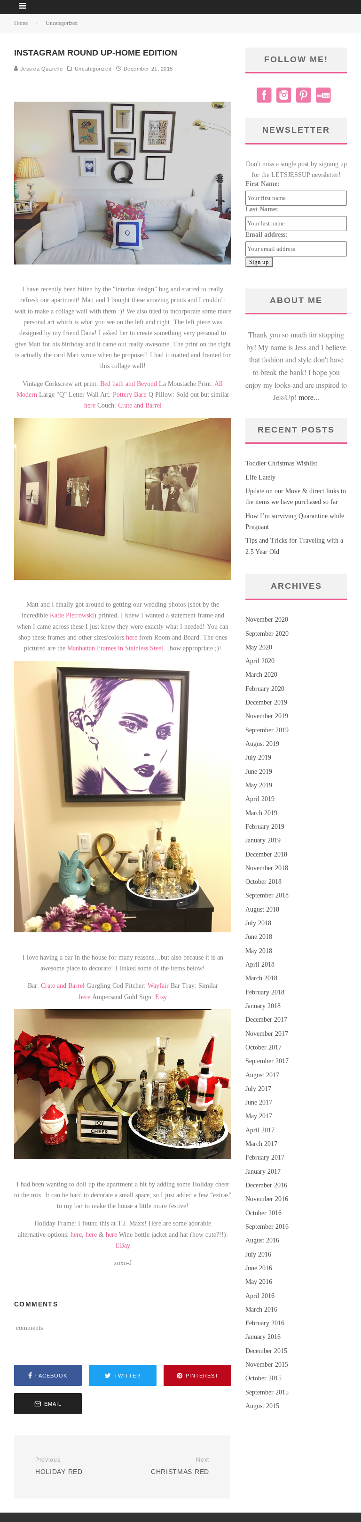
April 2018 (260, 964)
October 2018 (263, 881)
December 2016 (266, 1185)
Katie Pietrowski (72, 615)
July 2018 (258, 923)
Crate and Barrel (140, 405)
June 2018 (258, 936)
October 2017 (263, 1047)
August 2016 (262, 1240)
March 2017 (261, 1143)
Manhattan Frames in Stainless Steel (115, 648)
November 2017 (266, 1033)
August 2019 (262, 743)
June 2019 (258, 771)
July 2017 (258, 1088)
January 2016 (263, 1336)
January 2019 (263, 840)
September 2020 (267, 633)
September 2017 (267, 1061)
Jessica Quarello (40, 69)
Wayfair (158, 985)
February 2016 (264, 1323)
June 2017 (258, 1102)
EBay (123, 1245)
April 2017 (260, 1130)
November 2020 (266, 619)
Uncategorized (93, 69)
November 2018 (266, 868)
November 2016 (266, 1198)
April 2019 (260, 798)
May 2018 (258, 950)
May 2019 (258, 785)
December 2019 (266, 702)
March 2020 (261, 674)
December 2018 (266, 854)
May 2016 (258, 1281)
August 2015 (262, 1406)
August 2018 (262, 909)
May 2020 (258, 647)
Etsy (161, 997)
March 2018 (261, 978)
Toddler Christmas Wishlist (281, 463)
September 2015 (267, 1392)
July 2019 (258, 757)
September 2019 (267, 730)
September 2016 (267, 1226)
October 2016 (263, 1213)
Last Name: (261, 209)
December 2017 (266, 1019)
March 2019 (261, 813)
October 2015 (263, 1378)
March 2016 (261, 1309)
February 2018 (264, 992)
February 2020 (264, 688)
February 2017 (264, 1157)
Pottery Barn (130, 394)
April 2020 (260, 661)
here (89, 405)
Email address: (266, 234)
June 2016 (258, 1268)
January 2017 (263, 1171)
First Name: (262, 183)
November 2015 (266, 1364)
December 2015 (266, 1350)
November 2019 (266, 716)
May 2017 (258, 1116)
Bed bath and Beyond (128, 383)
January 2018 (263, 1005)
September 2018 (267, 895)
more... (308, 397)
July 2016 (258, 1254)
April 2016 (260, 1295)
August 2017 (262, 1075)
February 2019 (264, 826)
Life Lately (260, 477)
